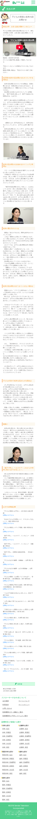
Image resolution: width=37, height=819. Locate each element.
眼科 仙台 (5, 781)
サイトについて (24, 701)
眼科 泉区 (5, 799)
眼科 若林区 (6, 792)
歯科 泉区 (22, 773)
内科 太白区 (6, 743)
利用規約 (5, 704)
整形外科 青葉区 (8, 758)
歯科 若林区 (23, 766)
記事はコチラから (8, 515)
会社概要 (5, 701)
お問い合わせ (7, 708)
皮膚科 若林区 (24, 739)
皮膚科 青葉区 (24, 732)
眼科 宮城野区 (7, 788)
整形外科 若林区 (8, 766)
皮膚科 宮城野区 (25, 736)
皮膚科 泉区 (23, 747)
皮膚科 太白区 (24, 743)
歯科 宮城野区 (24, 762)
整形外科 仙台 (7, 755)
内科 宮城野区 (7, 736)
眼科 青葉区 (6, 784)
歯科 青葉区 (23, 758)
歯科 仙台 (22, 755)
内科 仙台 (5, 728)
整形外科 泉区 (7, 773)
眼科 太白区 (6, 796)
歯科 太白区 (23, 769)
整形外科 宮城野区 (9, 762)
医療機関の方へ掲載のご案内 (12, 712)
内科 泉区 (5, 747)
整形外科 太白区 (8, 769)
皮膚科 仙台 (23, 728)
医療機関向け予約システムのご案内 (15, 715)
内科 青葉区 (6, 732)
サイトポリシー (24, 704)
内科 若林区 (6, 739)
